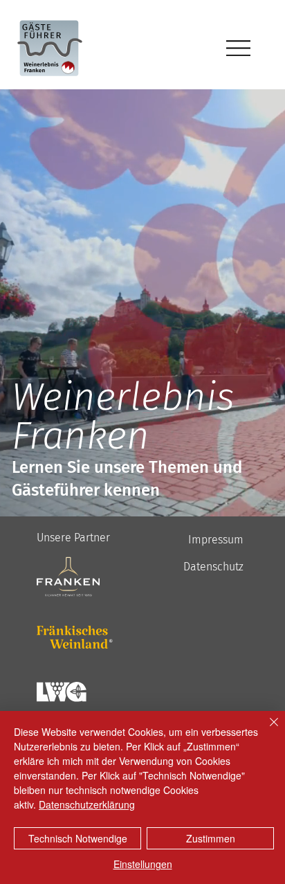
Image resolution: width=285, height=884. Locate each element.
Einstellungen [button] (142, 864)
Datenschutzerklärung (87, 804)
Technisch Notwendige (77, 838)
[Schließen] (265, 730)
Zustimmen (210, 838)
